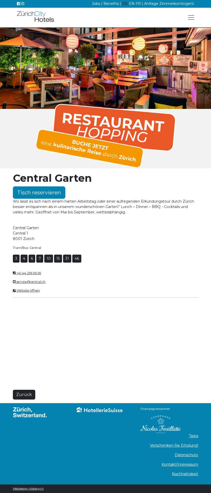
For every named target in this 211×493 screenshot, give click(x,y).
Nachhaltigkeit (185, 474)
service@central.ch (31, 282)
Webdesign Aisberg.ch (28, 488)
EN (132, 3)
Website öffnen (28, 290)
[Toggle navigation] (191, 17)
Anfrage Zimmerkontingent (169, 3)
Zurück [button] (24, 394)
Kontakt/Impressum (180, 464)
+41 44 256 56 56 (28, 273)
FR (138, 3)
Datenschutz (186, 455)
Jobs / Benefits (105, 3)
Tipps (193, 436)
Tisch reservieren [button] (39, 192)
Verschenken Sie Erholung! (174, 445)
